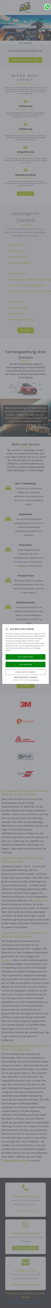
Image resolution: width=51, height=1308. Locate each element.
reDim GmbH (34, 680)
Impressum (33, 677)
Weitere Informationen (21, 677)
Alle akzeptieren (25, 657)
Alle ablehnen (25, 664)
